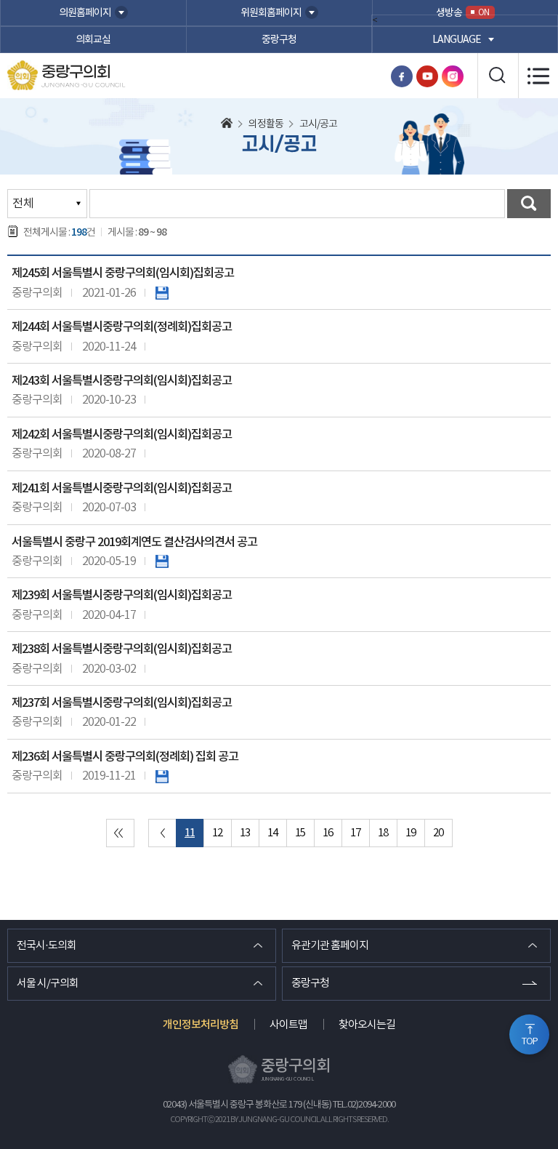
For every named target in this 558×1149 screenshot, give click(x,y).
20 (438, 833)
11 (190, 833)
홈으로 (226, 124)
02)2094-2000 (371, 1105)
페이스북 (402, 76)
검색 (529, 203)
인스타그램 (453, 76)
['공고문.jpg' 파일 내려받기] (162, 293)
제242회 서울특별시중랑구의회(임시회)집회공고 (122, 435)
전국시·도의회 (46, 946)
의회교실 (93, 40)
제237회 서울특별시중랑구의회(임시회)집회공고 (122, 703)
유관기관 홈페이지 (329, 946)
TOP (530, 1041)
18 (383, 833)
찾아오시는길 (367, 1025)
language (456, 40)
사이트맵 (288, 1025)
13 (245, 833)
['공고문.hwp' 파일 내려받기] (162, 775)
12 (217, 833)
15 (300, 833)
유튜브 (427, 76)
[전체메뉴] (538, 75)
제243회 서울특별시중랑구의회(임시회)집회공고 (122, 381)
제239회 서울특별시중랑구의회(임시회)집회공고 (122, 595)
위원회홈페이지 (271, 13)
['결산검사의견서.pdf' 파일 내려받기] (162, 561)
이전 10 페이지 (162, 833)
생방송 (463, 13)
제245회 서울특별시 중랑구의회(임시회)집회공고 (123, 273)
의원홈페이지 (85, 13)
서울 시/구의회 (47, 983)
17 (355, 833)
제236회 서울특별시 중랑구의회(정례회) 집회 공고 (125, 757)
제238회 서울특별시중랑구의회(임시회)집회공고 (122, 649)
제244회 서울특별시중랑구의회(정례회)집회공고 (122, 327)
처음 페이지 (120, 833)
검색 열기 (497, 75)
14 (272, 833)
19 (410, 833)
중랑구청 (279, 40)
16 (328, 833)
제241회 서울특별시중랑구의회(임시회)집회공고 (122, 488)
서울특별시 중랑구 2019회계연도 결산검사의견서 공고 (134, 542)
